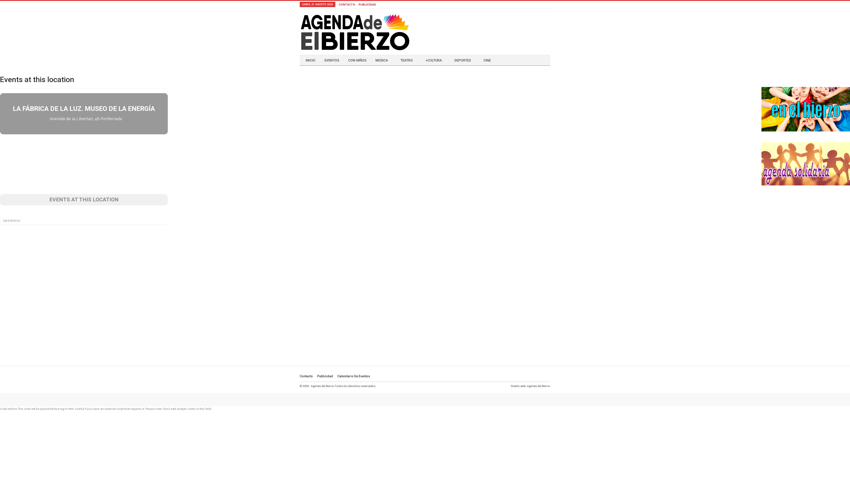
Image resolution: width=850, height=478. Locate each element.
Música (381, 60)
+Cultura (433, 60)
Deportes (462, 60)
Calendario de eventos (353, 376)
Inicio (310, 60)
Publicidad (325, 376)
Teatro (406, 60)
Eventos (332, 60)
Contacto (306, 376)
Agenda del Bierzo (538, 386)
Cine (487, 60)
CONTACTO (347, 4)
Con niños (357, 60)
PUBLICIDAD (367, 4)
